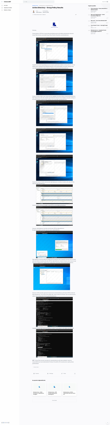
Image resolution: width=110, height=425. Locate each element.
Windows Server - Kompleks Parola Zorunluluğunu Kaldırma (98, 31)
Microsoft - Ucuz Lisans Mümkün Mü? (99, 20)
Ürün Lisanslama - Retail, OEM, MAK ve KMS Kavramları (99, 9)
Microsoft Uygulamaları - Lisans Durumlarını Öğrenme (98, 15)
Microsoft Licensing (93, 11)
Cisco (91, 26)
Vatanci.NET (7, 2)
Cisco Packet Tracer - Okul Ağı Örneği (99, 25)
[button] (2, 1)
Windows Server (36, 367)
